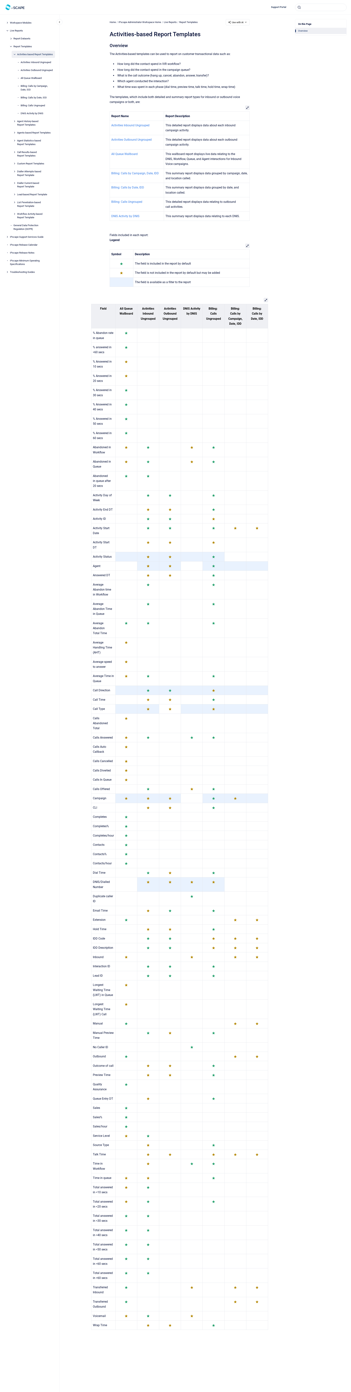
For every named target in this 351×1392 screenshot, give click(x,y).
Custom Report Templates (30, 163)
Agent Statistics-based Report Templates (29, 142)
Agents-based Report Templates (34, 132)
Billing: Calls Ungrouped (33, 105)
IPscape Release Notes (22, 252)
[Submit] (299, 7)
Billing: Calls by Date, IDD (34, 97)
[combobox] (320, 7)
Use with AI (238, 22)
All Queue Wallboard (31, 78)
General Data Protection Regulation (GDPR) (25, 227)
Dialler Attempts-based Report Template (29, 173)
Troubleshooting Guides (22, 272)
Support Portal (278, 7)
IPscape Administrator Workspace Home (139, 22)
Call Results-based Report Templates (27, 154)
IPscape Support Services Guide (26, 236)
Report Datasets (21, 38)
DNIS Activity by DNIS (32, 113)
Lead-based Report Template (32, 194)
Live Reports (16, 30)
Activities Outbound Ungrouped (37, 70)
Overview (303, 30)
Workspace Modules (21, 22)
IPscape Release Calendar (23, 244)
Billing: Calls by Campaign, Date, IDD (34, 88)
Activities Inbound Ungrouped (36, 62)
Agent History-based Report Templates (27, 123)
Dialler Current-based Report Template (28, 184)
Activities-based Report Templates (35, 54)
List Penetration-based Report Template (29, 204)
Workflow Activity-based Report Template (29, 215)
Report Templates (22, 46)
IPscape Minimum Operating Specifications (25, 262)
